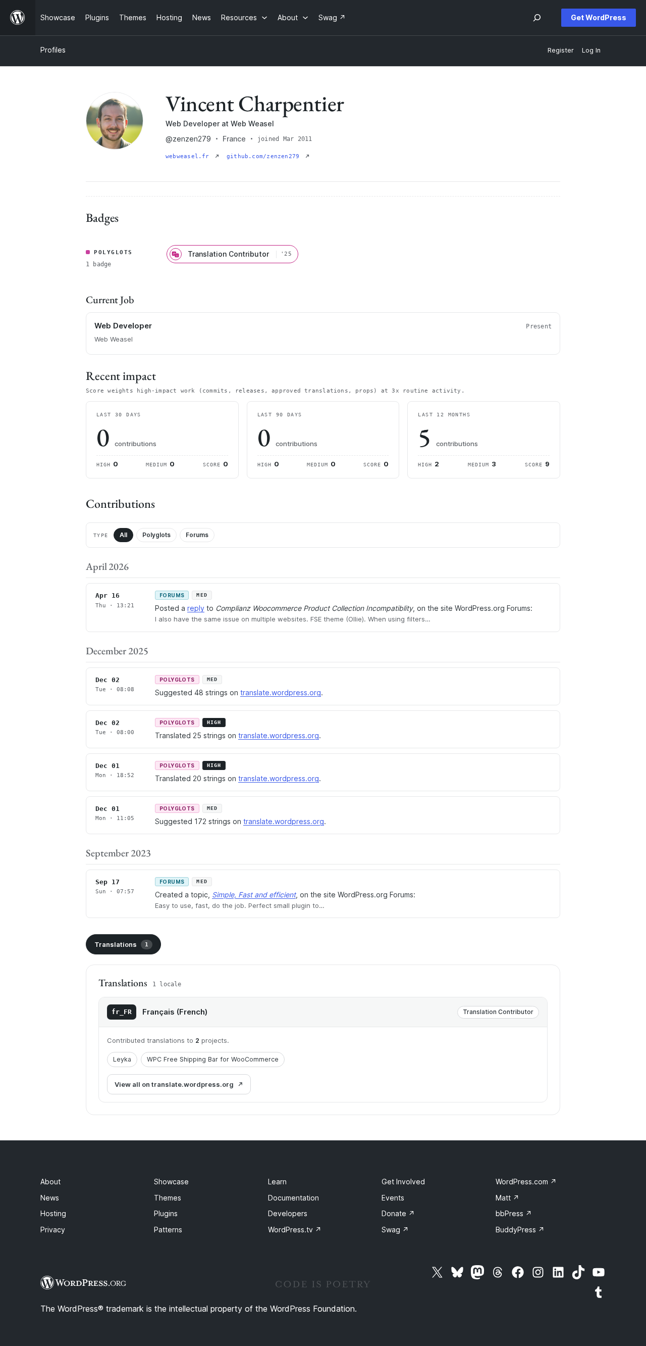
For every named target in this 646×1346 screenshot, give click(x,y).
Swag (395, 1229)
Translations (121, 944)
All (123, 535)
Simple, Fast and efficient (254, 894)
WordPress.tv (294, 1229)
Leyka (122, 1059)
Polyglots (156, 535)
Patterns (168, 1229)
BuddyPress (520, 1229)
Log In (591, 50)
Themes (167, 1197)
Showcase (171, 1181)
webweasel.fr (189, 156)
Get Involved (403, 1181)
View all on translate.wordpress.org (174, 1084)
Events (393, 1197)
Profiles (53, 49)
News (49, 1197)
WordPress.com (526, 1181)
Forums (197, 535)
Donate (398, 1213)
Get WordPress (598, 17)
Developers (287, 1213)
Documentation (293, 1197)
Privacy (52, 1229)
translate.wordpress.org (280, 692)
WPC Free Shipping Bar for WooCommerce (213, 1059)
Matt (507, 1197)
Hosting (53, 1213)
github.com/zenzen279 (265, 156)
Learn (277, 1181)
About (50, 1181)
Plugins (166, 1213)
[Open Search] (537, 17)
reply (195, 608)
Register (561, 50)
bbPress (514, 1213)
